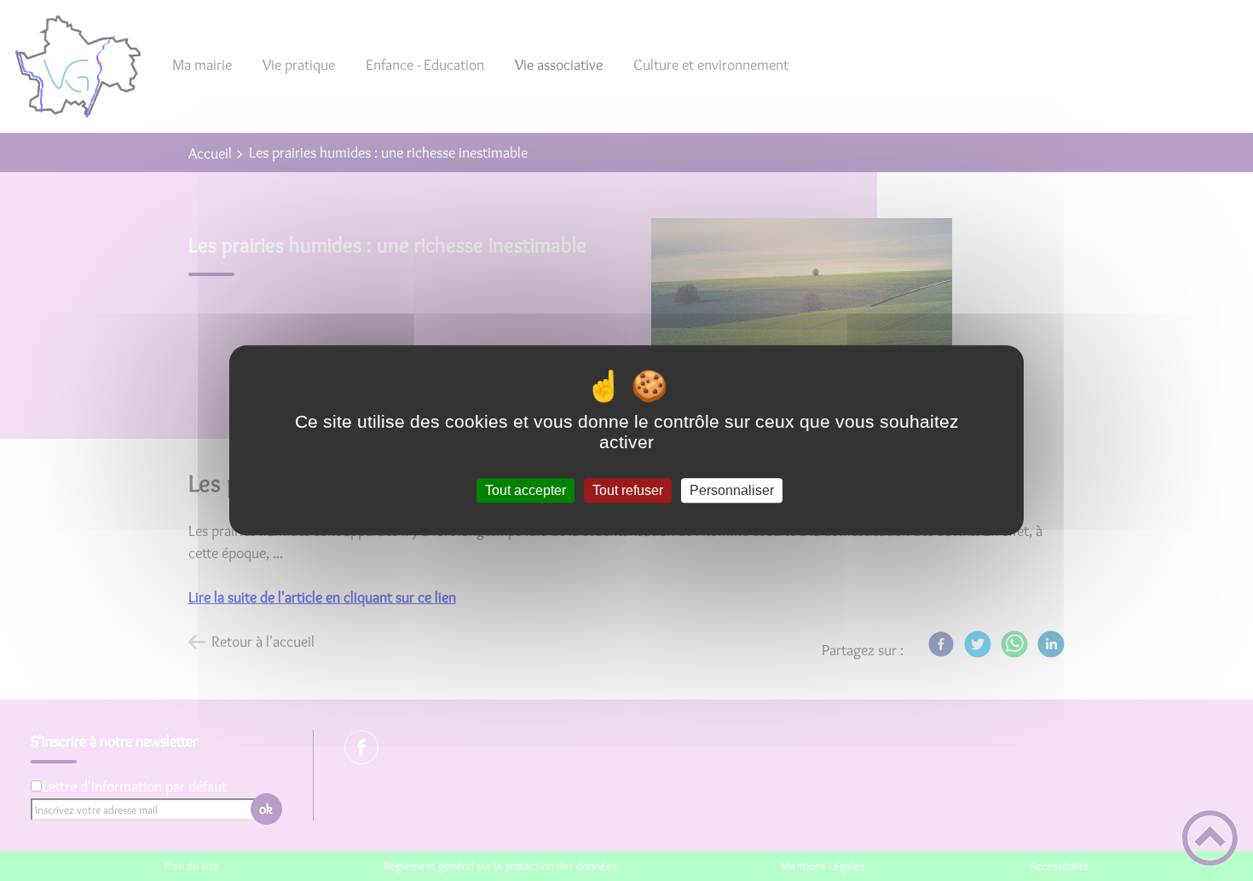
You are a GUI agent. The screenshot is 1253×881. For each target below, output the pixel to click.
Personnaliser (732, 490)
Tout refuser (627, 490)
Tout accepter (525, 490)
